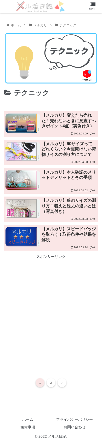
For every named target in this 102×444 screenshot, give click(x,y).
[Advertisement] (51, 311)
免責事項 (27, 427)
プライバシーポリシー (74, 419)
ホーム (27, 419)
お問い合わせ (75, 427)
